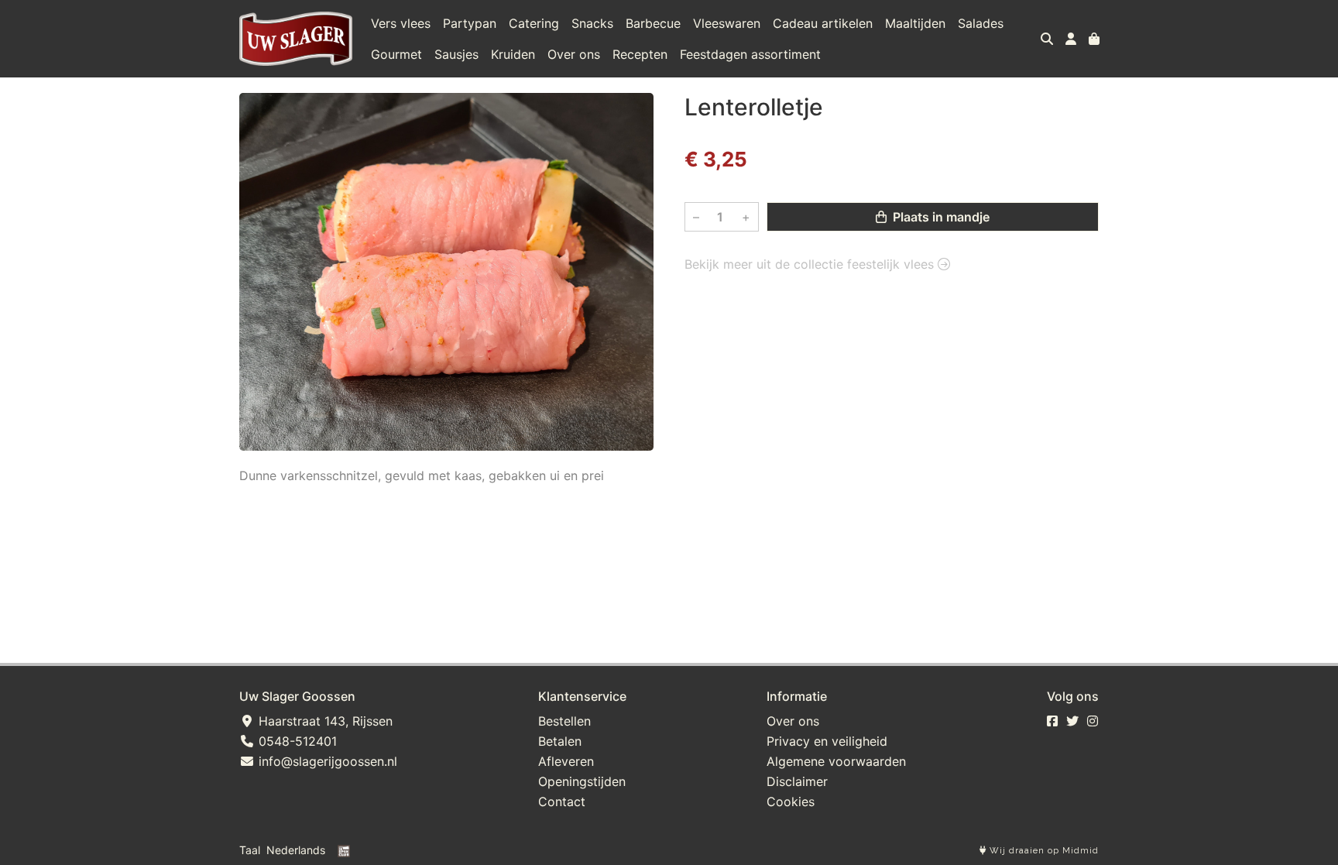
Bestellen (564, 721)
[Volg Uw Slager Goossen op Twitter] (1072, 721)
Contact (561, 801)
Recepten (639, 54)
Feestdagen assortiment (750, 54)
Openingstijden (582, 781)
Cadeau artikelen (823, 23)
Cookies (791, 801)
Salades (981, 23)
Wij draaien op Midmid (1042, 851)
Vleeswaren (726, 23)
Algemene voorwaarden (836, 761)
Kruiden (513, 54)
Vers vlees (401, 23)
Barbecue (653, 23)
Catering (534, 23)
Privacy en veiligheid (827, 741)
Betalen (560, 741)
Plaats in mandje (940, 217)
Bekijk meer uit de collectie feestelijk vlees (811, 264)
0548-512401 (296, 741)
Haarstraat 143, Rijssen (324, 721)
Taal (249, 849)
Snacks (592, 23)
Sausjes (456, 54)
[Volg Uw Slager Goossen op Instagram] (1092, 721)
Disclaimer (797, 781)
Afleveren (566, 761)
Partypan (469, 23)
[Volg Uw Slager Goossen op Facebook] (1052, 721)
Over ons (573, 54)
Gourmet (396, 54)
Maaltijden (915, 23)
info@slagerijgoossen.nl (326, 761)
